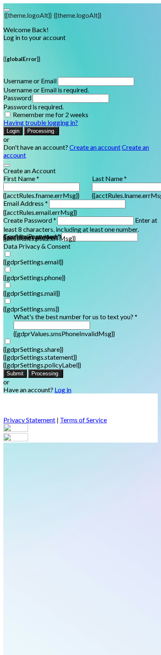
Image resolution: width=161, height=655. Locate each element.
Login (13, 131)
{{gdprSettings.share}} (33, 349)
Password (17, 97)
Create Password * (29, 220)
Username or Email (30, 81)
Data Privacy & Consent (37, 246)
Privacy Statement (29, 420)
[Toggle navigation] (6, 10)
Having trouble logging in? (40, 122)
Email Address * (25, 203)
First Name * (21, 178)
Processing (41, 131)
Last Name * (109, 178)
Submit (15, 373)
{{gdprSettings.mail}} (31, 293)
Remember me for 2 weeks (50, 114)
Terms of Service (83, 420)
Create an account (95, 147)
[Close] (6, 165)
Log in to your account (34, 37)
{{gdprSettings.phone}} (34, 277)
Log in (62, 389)
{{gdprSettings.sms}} (31, 309)
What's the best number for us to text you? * (75, 316)
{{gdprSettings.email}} (33, 262)
